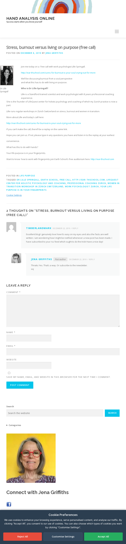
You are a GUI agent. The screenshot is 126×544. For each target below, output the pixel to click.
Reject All (22, 536)
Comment (13, 292)
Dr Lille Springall (28, 179)
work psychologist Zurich (82, 186)
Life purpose (27, 175)
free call (65, 179)
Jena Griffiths (54, 53)
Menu (117, 31)
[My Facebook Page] (8, 504)
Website (11, 359)
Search (10, 406)
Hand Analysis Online (30, 18)
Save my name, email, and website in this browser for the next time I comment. (58, 376)
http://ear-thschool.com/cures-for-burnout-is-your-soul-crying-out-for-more (58, 72)
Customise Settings (63, 536)
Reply (75, 228)
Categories (15, 425)
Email (11, 345)
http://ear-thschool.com (102, 159)
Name (10, 332)
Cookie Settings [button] (14, 195)
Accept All (103, 536)
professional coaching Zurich (86, 183)
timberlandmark (38, 228)
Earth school (49, 179)
